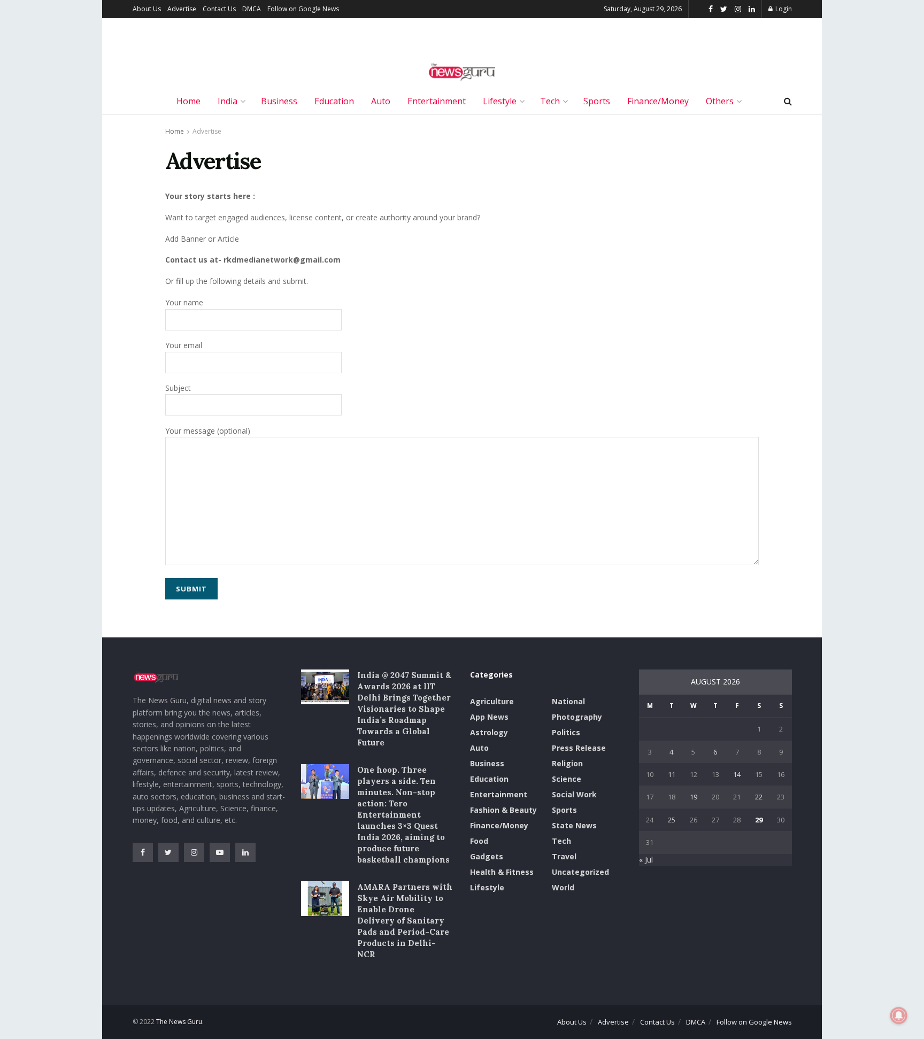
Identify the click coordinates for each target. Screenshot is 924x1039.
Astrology (489, 732)
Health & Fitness (502, 872)
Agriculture (492, 701)
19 (693, 797)
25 (671, 820)
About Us (147, 8)
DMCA (251, 8)
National (568, 701)
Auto (380, 101)
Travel (564, 856)
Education (334, 101)
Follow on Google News (303, 8)
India (227, 101)
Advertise (181, 8)
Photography (577, 717)
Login (783, 8)
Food (479, 841)
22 (759, 797)
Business (279, 101)
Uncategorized (580, 872)
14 (737, 774)
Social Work (574, 794)
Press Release (579, 748)
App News (489, 717)
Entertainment (436, 101)
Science (566, 779)
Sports (596, 101)
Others (720, 101)
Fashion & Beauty (503, 810)
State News (574, 825)
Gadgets (486, 856)
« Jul (646, 860)
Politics (566, 732)
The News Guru (179, 1021)
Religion (567, 763)
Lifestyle (500, 101)
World (563, 887)
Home (188, 101)
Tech (550, 101)
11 (671, 774)
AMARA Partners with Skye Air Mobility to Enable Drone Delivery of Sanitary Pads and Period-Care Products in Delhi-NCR (404, 920)
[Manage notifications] (898, 1015)
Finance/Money (658, 101)
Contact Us (219, 8)
